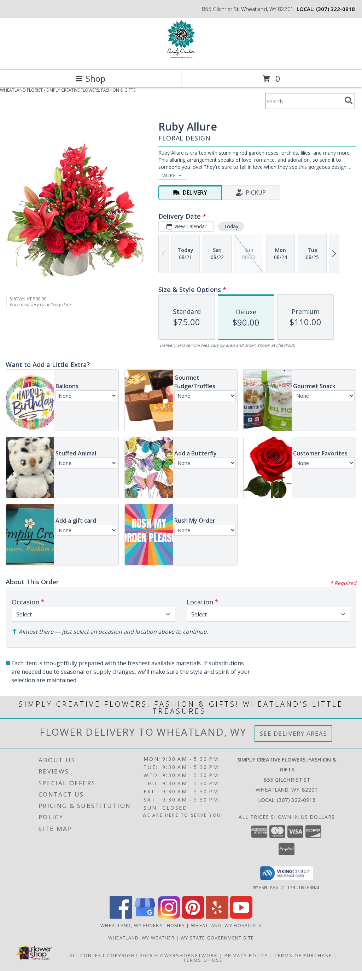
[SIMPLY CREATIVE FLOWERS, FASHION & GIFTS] (181, 60)
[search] (349, 100)
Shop (95, 78)
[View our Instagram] (169, 916)
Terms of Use (203, 960)
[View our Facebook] (121, 916)
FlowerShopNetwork (186, 955)
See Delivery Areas (293, 733)
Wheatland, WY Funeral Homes (142, 925)
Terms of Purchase (303, 955)
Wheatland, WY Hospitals (226, 925)
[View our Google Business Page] (145, 916)
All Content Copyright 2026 (111, 955)
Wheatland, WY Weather (141, 938)
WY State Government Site (217, 938)
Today (231, 226)
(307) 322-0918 (335, 8)
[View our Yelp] (217, 916)
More (168, 175)
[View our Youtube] (241, 916)
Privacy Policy (246, 955)
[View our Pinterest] (193, 916)
